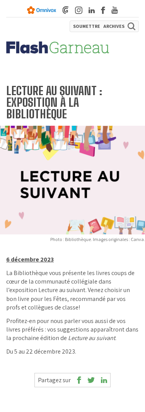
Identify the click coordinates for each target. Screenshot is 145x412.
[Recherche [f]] (131, 26)
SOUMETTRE (86, 26)
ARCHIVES (114, 26)
